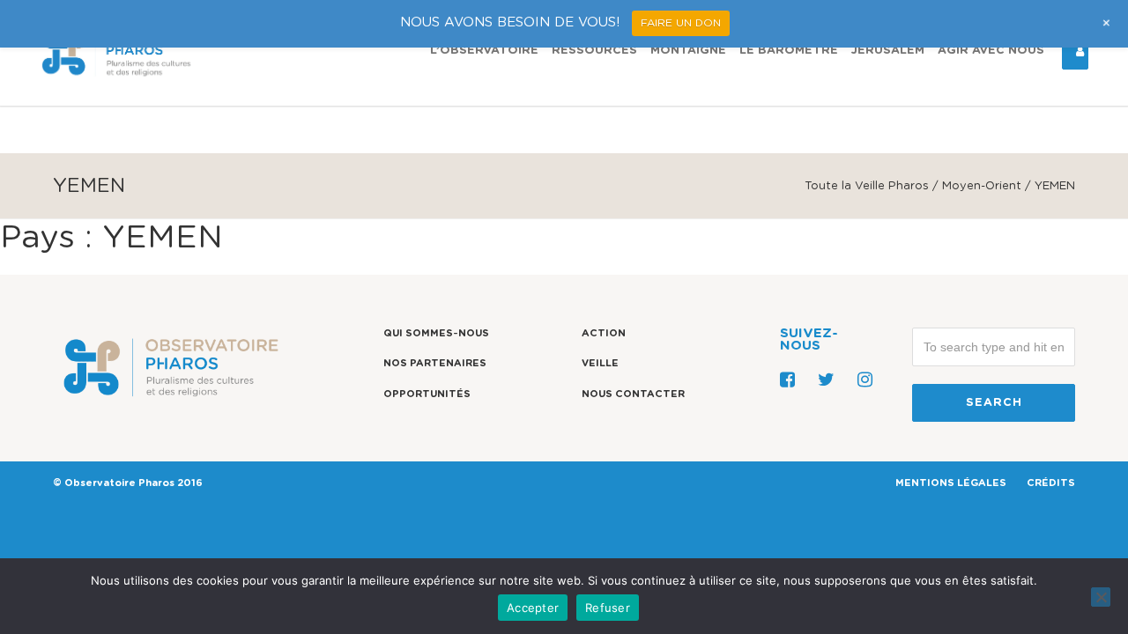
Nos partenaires (434, 363)
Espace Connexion (1075, 51)
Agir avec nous (991, 50)
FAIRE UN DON (681, 23)
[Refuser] (1100, 597)
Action (604, 333)
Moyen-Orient (981, 186)
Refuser (607, 608)
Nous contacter (633, 394)
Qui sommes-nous (436, 333)
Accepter (533, 608)
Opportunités (427, 394)
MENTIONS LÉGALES (950, 483)
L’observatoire (484, 50)
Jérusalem (887, 50)
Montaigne (688, 50)
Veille (600, 363)
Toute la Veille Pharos (867, 186)
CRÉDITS (1051, 483)
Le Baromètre (788, 50)
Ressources (594, 50)
